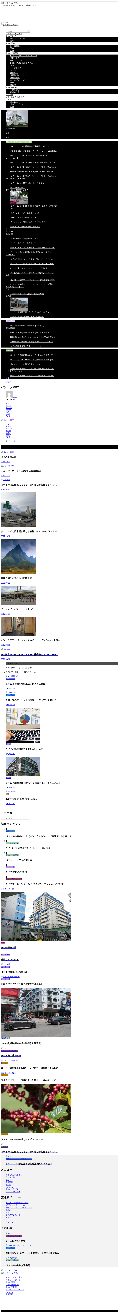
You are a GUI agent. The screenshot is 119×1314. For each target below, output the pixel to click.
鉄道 (12, 83)
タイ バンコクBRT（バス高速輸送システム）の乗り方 (33, 206)
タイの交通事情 (12, 53)
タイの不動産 (11, 87)
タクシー (14, 70)
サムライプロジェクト (19, 104)
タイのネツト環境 (17, 38)
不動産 (8, 1185)
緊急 (12, 48)
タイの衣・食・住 (13, 36)
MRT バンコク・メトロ (20, 61)
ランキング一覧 (7, 889)
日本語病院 (15, 46)
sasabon (9, 95)
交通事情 (9, 1182)
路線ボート (15, 78)
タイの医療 (10, 43)
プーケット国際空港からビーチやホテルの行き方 (30, 312)
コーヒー (14, 102)
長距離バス (15, 75)
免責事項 (9, 1294)
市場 (12, 41)
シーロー (9, 1220)
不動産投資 (15, 92)
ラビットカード (16, 58)
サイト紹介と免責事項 (15, 97)
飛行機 (13, 85)
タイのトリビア (12, 1189)
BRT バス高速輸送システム (21, 63)
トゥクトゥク (15, 68)
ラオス (8, 99)
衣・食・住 (10, 1177)
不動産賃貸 (15, 90)
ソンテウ (14, 65)
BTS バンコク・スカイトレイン (23, 56)
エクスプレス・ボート (19, 80)
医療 (12, 51)
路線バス (14, 73)
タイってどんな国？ (14, 34)
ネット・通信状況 (13, 1192)
